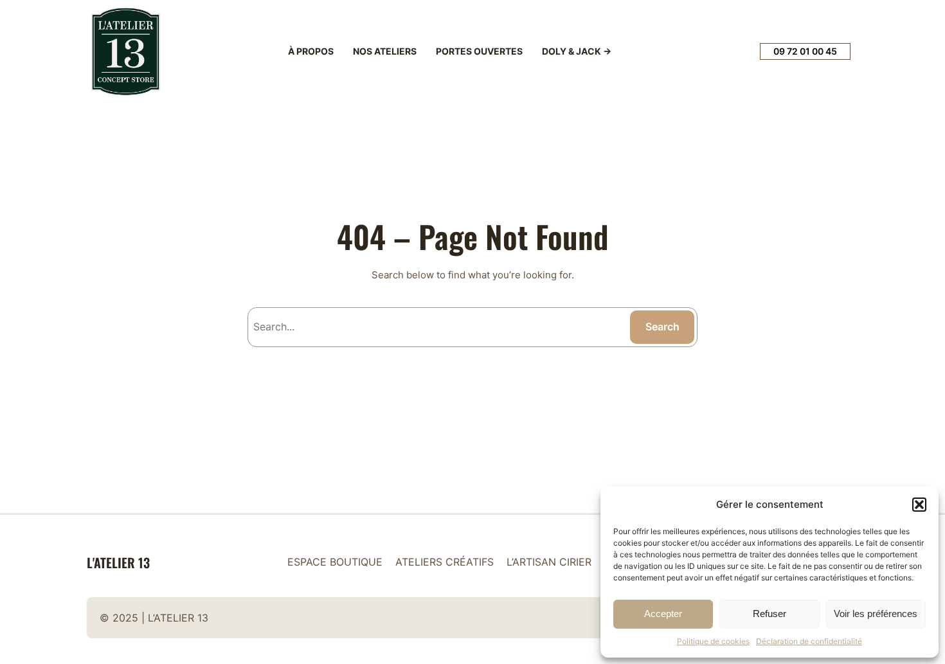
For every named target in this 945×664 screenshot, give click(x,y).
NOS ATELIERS (385, 51)
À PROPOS (311, 51)
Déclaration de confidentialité (809, 641)
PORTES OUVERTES (479, 51)
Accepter (663, 613)
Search (662, 326)
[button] (919, 504)
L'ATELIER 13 (118, 562)
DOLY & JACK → (576, 51)
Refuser (769, 613)
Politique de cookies (713, 641)
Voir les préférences (875, 613)
